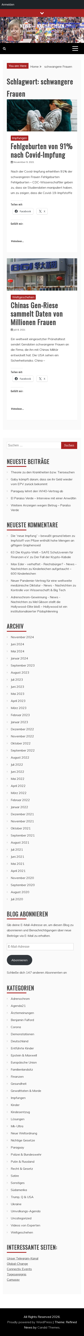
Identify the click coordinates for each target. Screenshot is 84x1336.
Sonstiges (18, 1183)
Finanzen (17, 1076)
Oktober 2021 (21, 828)
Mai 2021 (17, 864)
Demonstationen (22, 1034)
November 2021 (22, 821)
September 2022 (23, 750)
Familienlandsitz (22, 1069)
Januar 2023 (19, 722)
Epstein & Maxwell (24, 1055)
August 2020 (20, 892)
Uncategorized (21, 1218)
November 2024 (22, 637)
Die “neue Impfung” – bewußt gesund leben (41, 536)
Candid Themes (49, 1327)
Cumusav (13, 1280)
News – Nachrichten (42, 25)
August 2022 (20, 757)
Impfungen (19, 138)
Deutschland (19, 1041)
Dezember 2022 (22, 729)
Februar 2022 (20, 800)
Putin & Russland (22, 1161)
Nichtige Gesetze (23, 1140)
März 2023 (19, 708)
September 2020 (23, 885)
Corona (16, 1027)
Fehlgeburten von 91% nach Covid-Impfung (42, 150)
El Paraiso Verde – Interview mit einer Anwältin (43, 498)
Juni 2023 (17, 687)
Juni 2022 (17, 772)
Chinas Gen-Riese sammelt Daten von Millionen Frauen (37, 313)
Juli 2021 (17, 849)
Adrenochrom (20, 999)
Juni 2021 (17, 857)
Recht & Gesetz (22, 1169)
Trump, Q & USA (22, 1197)
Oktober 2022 (21, 743)
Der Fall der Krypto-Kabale (52, 557)
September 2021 (23, 835)
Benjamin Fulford (22, 1020)
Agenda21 (18, 1006)
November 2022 (22, 736)
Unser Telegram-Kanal (22, 1258)
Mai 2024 (17, 651)
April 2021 (18, 871)
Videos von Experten (25, 1225)
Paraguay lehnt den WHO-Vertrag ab (37, 491)
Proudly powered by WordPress (30, 1322)
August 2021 (20, 842)
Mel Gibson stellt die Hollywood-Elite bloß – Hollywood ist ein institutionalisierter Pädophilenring (39, 606)
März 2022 (19, 793)
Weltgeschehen (23, 297)
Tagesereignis (16, 1274)
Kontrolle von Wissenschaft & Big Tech (38, 590)
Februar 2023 (20, 715)
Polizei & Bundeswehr (26, 1154)
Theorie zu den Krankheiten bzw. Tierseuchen (43, 472)
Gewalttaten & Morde (26, 1091)
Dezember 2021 (22, 814)
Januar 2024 (19, 658)
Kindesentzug (20, 1112)
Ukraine (16, 1204)
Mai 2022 (17, 779)
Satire (15, 1176)
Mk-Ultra (17, 1126)
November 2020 (22, 878)
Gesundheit (19, 1084)
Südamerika (19, 1190)
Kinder (15, 1105)
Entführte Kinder (22, 1048)
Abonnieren (19, 960)
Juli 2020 (17, 899)
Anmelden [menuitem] (8, 4)
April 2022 (18, 786)
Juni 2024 (17, 644)
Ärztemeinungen (22, 1013)
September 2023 (23, 665)
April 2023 (18, 701)
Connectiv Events (19, 1269)
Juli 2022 (17, 764)
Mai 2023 (17, 694)
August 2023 (20, 672)
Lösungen (17, 1119)
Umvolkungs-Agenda (25, 1211)
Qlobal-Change (17, 1264)
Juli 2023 (17, 679)
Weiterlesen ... (17, 241)
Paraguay (17, 1147)
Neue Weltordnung (24, 1133)
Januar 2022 (19, 807)
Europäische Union (24, 1062)
